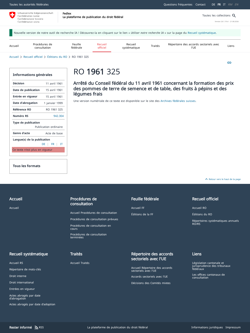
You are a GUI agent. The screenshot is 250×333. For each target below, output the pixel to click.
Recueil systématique (202, 33)
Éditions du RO (57, 57)
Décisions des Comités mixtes (151, 282)
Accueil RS (16, 262)
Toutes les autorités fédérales (29, 4)
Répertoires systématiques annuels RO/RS (215, 222)
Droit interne (17, 275)
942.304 (59, 116)
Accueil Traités (79, 262)
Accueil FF (137, 207)
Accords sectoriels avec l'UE (149, 276)
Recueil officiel (33, 57)
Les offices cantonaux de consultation (208, 276)
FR (219, 4)
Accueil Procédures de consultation (93, 212)
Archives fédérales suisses (178, 101)
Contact (200, 4)
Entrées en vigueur (22, 288)
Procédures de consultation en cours (90, 227)
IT (224, 4)
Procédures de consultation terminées (88, 235)
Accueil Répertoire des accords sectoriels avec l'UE (151, 269)
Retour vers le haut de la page (222, 179)
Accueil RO (199, 207)
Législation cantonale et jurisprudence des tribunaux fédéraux (211, 265)
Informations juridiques (207, 327)
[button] (42, 46)
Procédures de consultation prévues (94, 219)
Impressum (233, 327)
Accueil (14, 57)
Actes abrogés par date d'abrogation (24, 297)
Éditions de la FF (142, 214)
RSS (39, 327)
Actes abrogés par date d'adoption (32, 304)
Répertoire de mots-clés (25, 269)
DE (213, 4)
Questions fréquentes (178, 4)
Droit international (21, 282)
